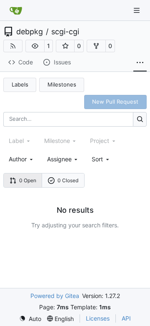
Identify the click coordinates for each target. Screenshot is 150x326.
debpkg (29, 32)
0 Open (27, 180)
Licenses (98, 318)
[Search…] (140, 119)
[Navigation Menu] (137, 10)
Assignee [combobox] (59, 159)
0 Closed (68, 180)
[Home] (16, 10)
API (126, 318)
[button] (35, 46)
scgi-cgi (65, 32)
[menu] (101, 159)
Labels (20, 84)
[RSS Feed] (12, 46)
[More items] (140, 62)
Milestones (62, 84)
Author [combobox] (18, 159)
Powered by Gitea (54, 295)
